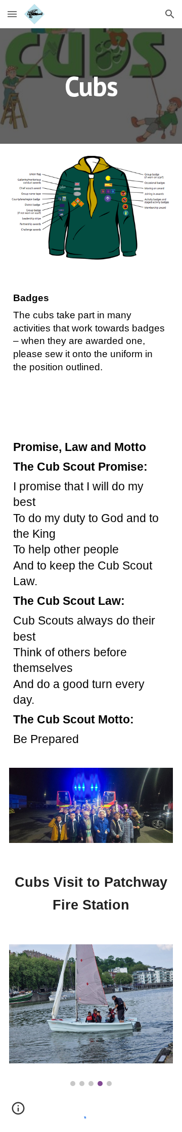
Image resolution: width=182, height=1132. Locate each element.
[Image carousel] (91, 1015)
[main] (91, 86)
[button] (12, 14)
